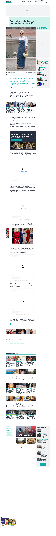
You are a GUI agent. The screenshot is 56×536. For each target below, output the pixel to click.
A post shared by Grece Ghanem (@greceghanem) (23, 182)
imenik (38, 0)
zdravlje (9, 430)
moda (8, 426)
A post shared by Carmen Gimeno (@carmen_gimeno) (22, 280)
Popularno (29, 1)
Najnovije (36, 1)
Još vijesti (42, 464)
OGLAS (28, 10)
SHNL (42, 1)
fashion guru (9, 435)
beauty (8, 428)
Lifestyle (23, 1)
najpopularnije (41, 427)
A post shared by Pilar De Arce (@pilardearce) (22, 314)
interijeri (9, 432)
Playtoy (42, 0)
